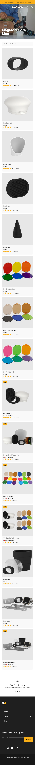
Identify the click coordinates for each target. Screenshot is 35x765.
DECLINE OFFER (8, 391)
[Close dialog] (32, 370)
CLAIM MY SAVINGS (8, 389)
